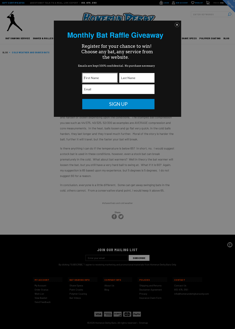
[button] (177, 25)
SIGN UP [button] (118, 104)
